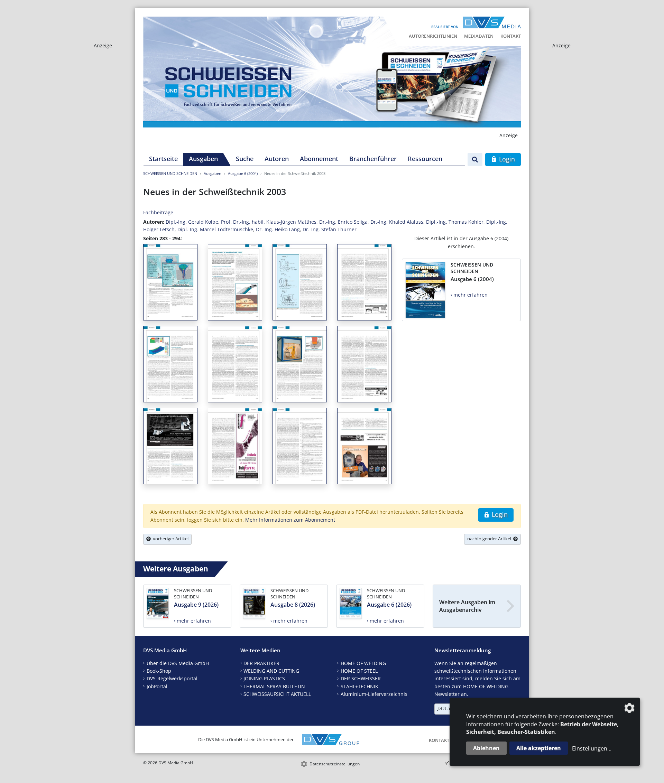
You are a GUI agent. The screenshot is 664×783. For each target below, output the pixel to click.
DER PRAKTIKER (261, 663)
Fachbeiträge (158, 212)
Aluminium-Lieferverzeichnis (374, 694)
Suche (244, 159)
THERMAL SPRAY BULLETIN (274, 686)
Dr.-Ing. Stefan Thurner (330, 229)
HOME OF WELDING (363, 663)
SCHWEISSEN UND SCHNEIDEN (170, 173)
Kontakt (510, 36)
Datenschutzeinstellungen (335, 764)
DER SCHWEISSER (361, 678)
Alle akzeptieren (538, 748)
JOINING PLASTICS (264, 678)
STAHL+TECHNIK (359, 686)
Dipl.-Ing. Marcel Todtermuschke (215, 229)
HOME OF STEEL (359, 671)
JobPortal (157, 686)
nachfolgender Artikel (490, 538)
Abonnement (319, 159)
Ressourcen (425, 159)
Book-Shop (159, 671)
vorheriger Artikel (169, 538)
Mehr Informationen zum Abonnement (290, 519)
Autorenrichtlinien (433, 36)
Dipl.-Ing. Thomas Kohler (454, 221)
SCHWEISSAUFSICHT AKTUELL (277, 694)
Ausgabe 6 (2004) (243, 173)
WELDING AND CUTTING (271, 671)
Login (506, 159)
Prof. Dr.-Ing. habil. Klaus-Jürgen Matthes (268, 221)
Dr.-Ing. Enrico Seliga (343, 221)
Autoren (277, 159)
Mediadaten (479, 36)
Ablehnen (486, 748)
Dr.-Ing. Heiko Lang (278, 229)
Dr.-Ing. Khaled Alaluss (396, 221)
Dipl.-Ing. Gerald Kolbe (192, 221)
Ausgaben (203, 159)
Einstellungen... (591, 748)
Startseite (163, 159)
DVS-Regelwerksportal (172, 678)
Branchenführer (373, 159)
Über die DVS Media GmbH (178, 663)
